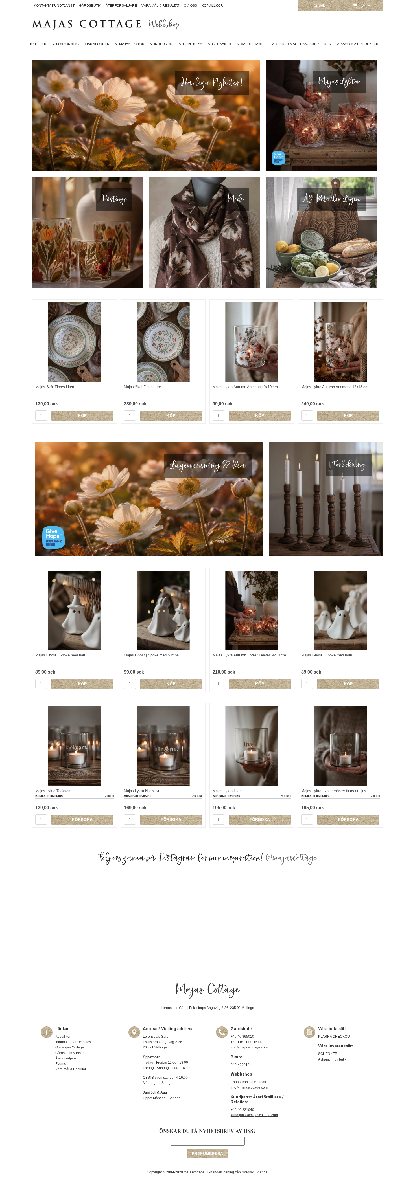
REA (327, 44)
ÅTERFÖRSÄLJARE (121, 6)
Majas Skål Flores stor (142, 387)
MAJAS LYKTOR (132, 44)
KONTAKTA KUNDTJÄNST (54, 6)
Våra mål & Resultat (70, 1069)
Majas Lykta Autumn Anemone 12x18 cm (334, 387)
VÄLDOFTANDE (253, 44)
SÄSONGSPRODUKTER (359, 44)
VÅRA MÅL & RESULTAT (160, 6)
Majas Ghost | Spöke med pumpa (151, 655)
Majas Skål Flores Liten (54, 387)
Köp (82, 415)
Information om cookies (73, 1042)
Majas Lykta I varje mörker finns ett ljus (333, 791)
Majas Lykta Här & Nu (142, 791)
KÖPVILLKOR (212, 6)
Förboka (82, 819)
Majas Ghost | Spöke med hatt (60, 655)
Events (60, 1064)
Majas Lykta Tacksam (53, 791)
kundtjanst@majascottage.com (254, 1115)
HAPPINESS (192, 44)
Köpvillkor (63, 1037)
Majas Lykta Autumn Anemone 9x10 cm (245, 387)
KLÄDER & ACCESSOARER (297, 44)
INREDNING (163, 44)
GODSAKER (221, 44)
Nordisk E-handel (255, 1172)
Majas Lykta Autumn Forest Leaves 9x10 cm (249, 655)
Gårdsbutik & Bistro (70, 1053)
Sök (321, 5)
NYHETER (38, 44)
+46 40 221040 (242, 1110)
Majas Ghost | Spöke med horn (326, 655)
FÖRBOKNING (67, 44)
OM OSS (190, 6)
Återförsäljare (65, 1058)
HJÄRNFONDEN (97, 44)
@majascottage (291, 858)
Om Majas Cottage (69, 1047)
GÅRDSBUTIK (90, 6)
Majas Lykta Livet (227, 791)
